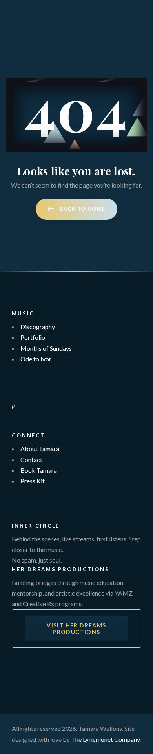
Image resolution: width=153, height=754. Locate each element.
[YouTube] (14, 517)
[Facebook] (14, 506)
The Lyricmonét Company (105, 739)
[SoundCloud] (14, 426)
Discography (37, 326)
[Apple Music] (14, 384)
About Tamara (39, 448)
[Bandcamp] (14, 416)
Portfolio (32, 337)
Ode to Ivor (35, 358)
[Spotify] (14, 373)
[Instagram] (14, 495)
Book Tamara (38, 470)
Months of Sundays (46, 348)
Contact (31, 459)
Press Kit (32, 480)
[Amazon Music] (14, 394)
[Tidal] (13, 405)
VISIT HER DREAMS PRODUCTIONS (76, 628)
